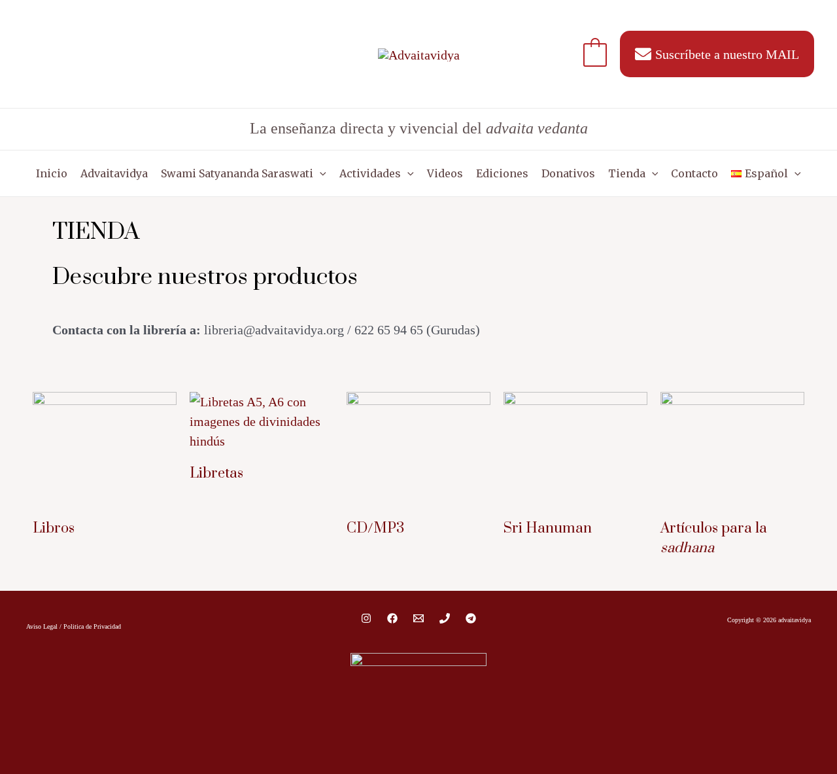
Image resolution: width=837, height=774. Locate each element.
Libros (54, 528)
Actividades (370, 173)
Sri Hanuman (548, 528)
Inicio (51, 173)
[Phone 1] (444, 618)
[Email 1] (418, 618)
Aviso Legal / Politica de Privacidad (73, 626)
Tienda (626, 173)
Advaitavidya (114, 173)
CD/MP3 (375, 528)
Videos (445, 173)
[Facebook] (392, 618)
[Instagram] (366, 618)
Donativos (568, 173)
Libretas (216, 473)
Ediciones (502, 173)
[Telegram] (471, 618)
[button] (319, 173)
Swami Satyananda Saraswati (237, 173)
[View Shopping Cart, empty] (595, 53)
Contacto (694, 173)
